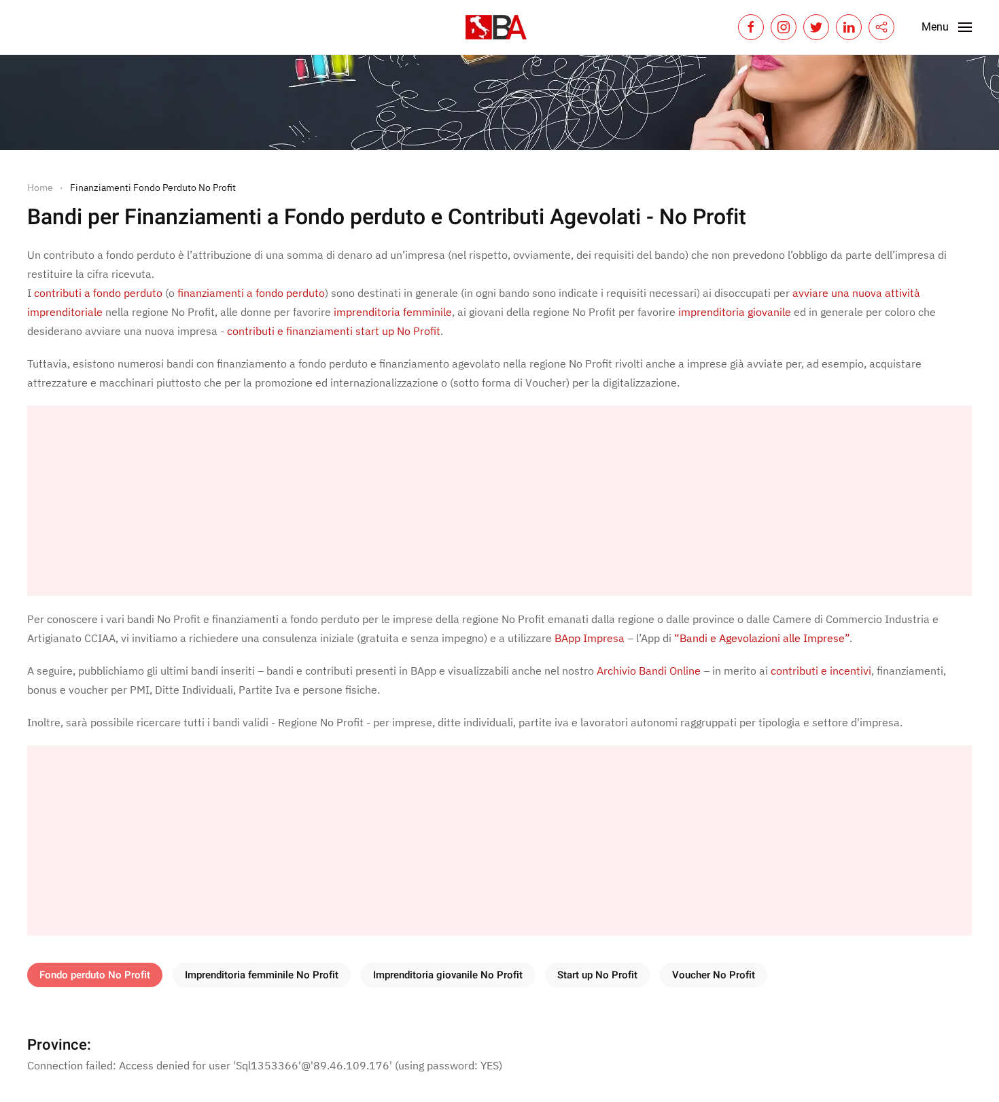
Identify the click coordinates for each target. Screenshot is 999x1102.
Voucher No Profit (713, 974)
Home (40, 187)
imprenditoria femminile (393, 312)
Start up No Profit (597, 974)
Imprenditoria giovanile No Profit (448, 974)
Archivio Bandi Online (649, 670)
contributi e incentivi (821, 670)
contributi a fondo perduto (98, 293)
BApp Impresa (590, 638)
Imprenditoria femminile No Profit (261, 974)
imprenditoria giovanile (734, 312)
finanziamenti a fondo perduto (251, 293)
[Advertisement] (435, 501)
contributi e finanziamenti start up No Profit (333, 331)
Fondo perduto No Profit (94, 974)
